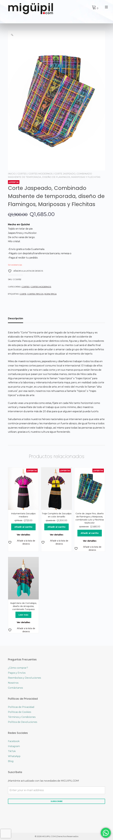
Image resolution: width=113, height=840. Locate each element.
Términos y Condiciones (21, 717)
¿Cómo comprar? (18, 667)
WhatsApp (14, 756)
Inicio (12, 173)
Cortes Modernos (41, 173)
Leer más (23, 615)
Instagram (14, 746)
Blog (11, 761)
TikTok (12, 751)
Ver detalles (23, 534)
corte (23, 294)
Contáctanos (15, 687)
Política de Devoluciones (22, 722)
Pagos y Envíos (16, 672)
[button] (12, 35)
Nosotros (13, 682)
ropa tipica (50, 294)
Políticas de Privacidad (21, 707)
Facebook (14, 741)
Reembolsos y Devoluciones (24, 677)
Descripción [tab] (15, 318)
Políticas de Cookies (19, 712)
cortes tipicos (35, 294)
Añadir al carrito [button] (23, 527)
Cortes (22, 173)
